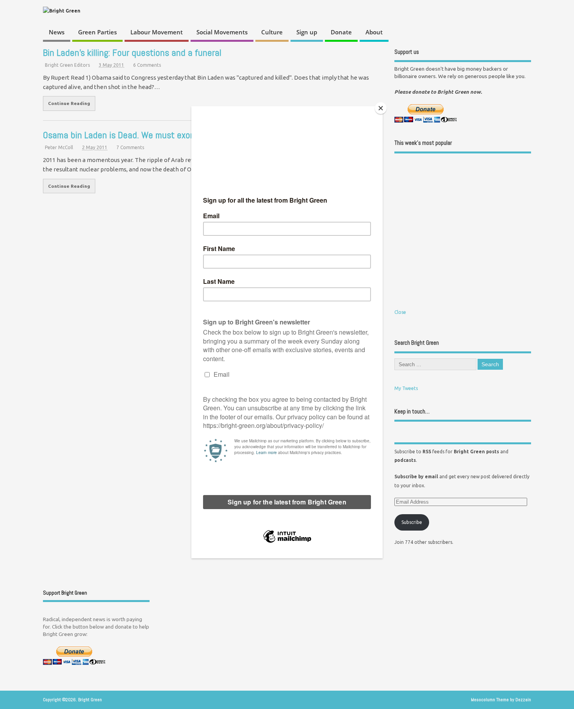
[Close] (381, 108)
